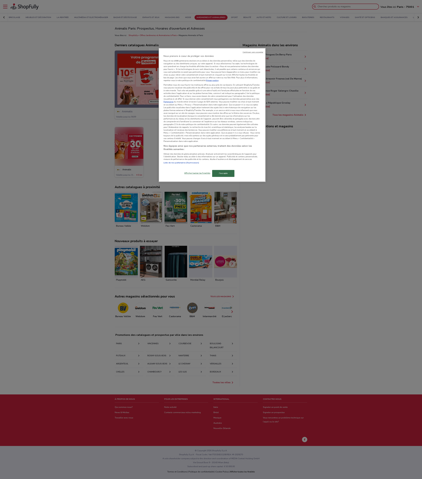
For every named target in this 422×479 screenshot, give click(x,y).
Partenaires (168, 101)
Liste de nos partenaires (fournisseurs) (181, 162)
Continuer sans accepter (253, 52)
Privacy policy (212, 80)
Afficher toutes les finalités (197, 173)
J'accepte (223, 173)
